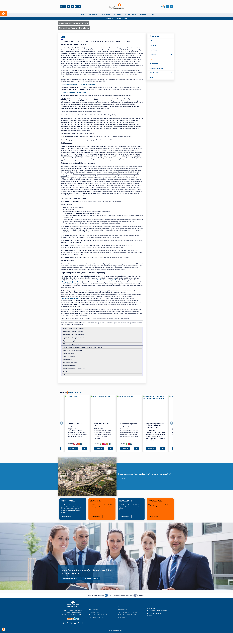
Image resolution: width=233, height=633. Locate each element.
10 (105, 443)
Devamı (71, 448)
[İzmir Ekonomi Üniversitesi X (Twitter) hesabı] (69, 6)
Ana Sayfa (155, 36)
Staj (151, 59)
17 (81, 443)
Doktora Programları (90, 578)
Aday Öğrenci (109, 18)
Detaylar (123, 478)
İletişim (161, 77)
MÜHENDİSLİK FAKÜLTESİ (73, 23)
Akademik (161, 45)
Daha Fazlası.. (67, 516)
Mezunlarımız (154, 63)
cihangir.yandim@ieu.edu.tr (70, 282)
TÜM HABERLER (74, 393)
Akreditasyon (161, 50)
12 (107, 443)
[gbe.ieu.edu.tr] (77, 407)
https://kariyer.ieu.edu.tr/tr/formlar (105, 280)
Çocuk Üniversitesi (154, 613)
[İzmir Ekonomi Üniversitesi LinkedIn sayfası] (76, 6)
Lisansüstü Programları (70, 578)
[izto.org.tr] (106, 595)
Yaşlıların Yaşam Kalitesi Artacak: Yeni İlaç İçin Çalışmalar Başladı (155, 425)
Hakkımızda (161, 41)
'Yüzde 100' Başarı (74, 424)
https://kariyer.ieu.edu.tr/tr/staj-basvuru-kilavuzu (78, 84)
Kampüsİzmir (123, 609)
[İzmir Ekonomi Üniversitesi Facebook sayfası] (65, 6)
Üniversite (93, 607)
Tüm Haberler (161, 72)
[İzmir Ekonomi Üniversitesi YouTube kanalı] (72, 6)
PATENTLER (122, 607)
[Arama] (172, 6)
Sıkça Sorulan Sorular (157, 68)
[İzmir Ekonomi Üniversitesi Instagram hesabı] (61, 6)
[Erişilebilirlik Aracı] (3, 629)
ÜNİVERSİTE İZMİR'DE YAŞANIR (98, 614)
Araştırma (161, 54)
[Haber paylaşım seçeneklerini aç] (84, 448)
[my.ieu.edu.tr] (162, 6)
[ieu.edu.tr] (116, 6)
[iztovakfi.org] (135, 595)
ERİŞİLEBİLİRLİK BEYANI (96, 617)
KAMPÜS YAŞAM (94, 612)
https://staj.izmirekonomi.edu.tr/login (74, 92)
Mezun (126, 18)
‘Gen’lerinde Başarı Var (128, 424)
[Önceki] (61, 423)
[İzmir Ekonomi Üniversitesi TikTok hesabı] (80, 6)
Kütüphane (151, 608)
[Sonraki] (171, 423)
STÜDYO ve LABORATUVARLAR (128, 612)
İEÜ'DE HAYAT (94, 609)
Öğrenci (119, 18)
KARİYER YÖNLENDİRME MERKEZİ (157, 611)
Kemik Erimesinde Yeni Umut (102, 424)
